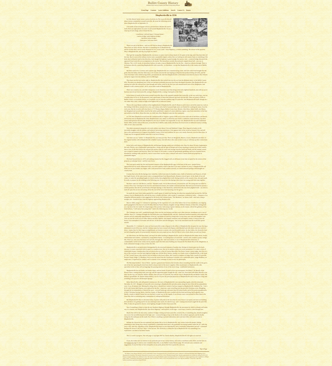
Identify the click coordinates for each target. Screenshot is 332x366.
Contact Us (180, 10)
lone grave (143, 40)
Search (173, 10)
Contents (153, 10)
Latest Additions (163, 10)
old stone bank (152, 40)
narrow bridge (141, 36)
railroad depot (148, 34)
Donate (188, 10)
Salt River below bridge (149, 38)
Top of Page (203, 349)
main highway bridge (153, 36)
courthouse (140, 34)
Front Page (144, 10)
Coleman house (158, 34)
